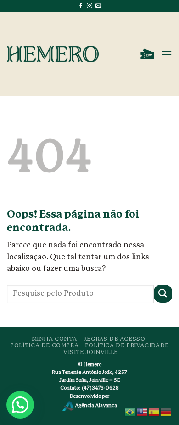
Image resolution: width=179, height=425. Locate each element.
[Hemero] (53, 53)
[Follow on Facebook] (81, 6)
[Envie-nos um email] (98, 6)
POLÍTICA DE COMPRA (44, 345)
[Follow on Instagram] (89, 6)
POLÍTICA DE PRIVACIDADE (127, 345)
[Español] (154, 411)
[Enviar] (163, 294)
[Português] (130, 411)
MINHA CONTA (54, 339)
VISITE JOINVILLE (90, 352)
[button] (147, 54)
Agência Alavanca (95, 405)
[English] (142, 411)
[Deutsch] (166, 411)
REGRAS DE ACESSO (114, 339)
